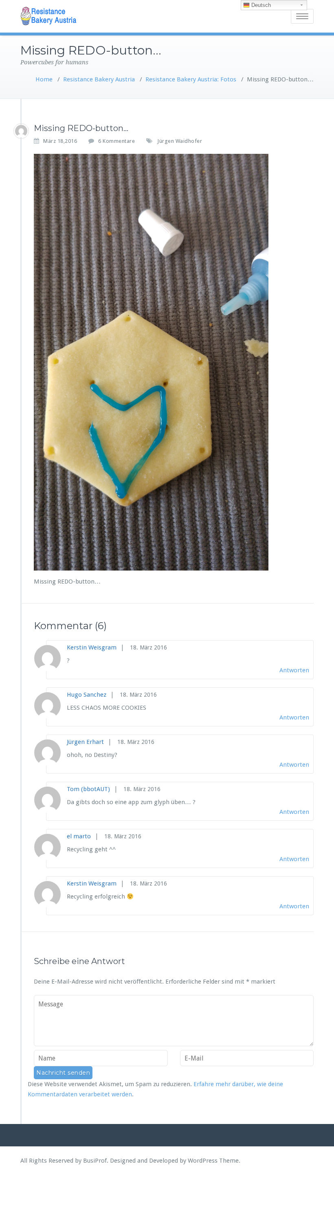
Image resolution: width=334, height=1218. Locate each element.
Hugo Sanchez (86, 694)
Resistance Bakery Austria (99, 79)
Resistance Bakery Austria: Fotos (190, 79)
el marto (79, 836)
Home (44, 79)
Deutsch (260, 5)
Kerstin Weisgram (91, 647)
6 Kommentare (116, 141)
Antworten (294, 670)
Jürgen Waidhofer (179, 141)
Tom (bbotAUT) (88, 789)
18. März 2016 (148, 647)
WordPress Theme (213, 1160)
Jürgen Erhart (85, 742)
